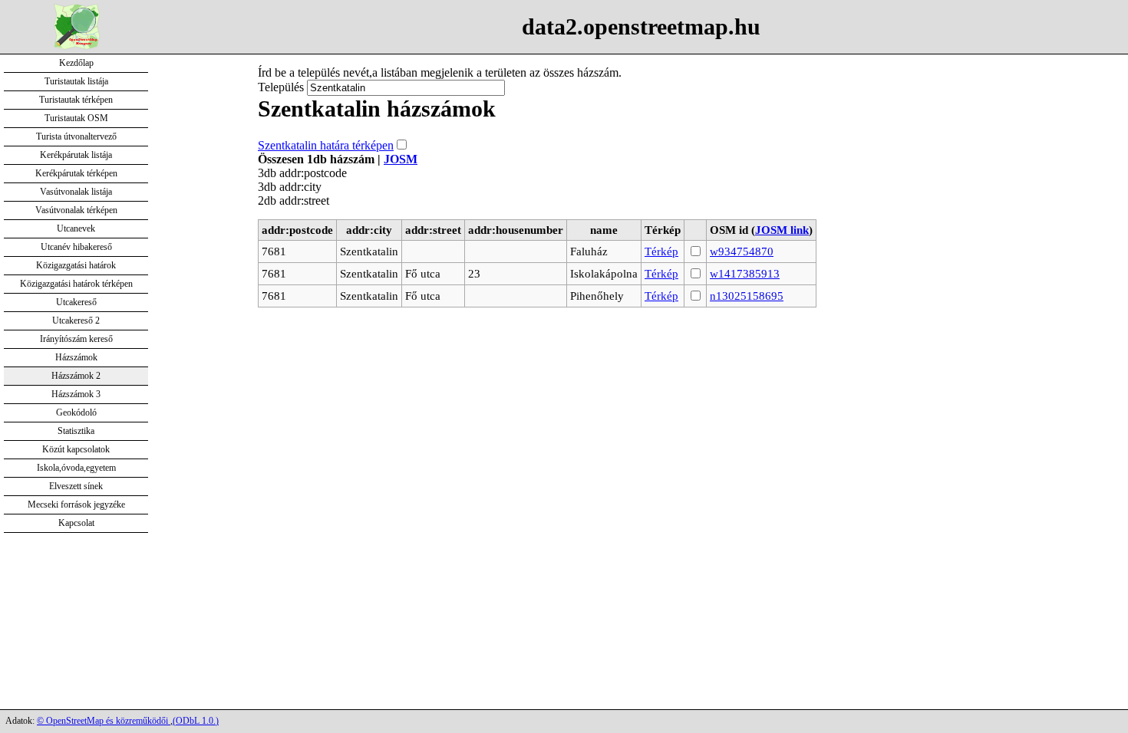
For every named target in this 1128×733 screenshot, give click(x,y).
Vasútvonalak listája (76, 191)
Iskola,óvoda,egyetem (76, 467)
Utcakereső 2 (76, 320)
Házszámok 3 (76, 394)
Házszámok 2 (76, 375)
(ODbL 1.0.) (196, 720)
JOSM (400, 159)
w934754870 (741, 251)
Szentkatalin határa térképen (326, 145)
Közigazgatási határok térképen (76, 283)
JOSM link (782, 229)
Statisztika (76, 431)
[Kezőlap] (77, 45)
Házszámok (76, 357)
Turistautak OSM (76, 118)
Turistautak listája (76, 81)
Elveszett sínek (76, 486)
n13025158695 (746, 295)
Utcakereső (76, 302)
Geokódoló (76, 412)
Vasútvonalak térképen (76, 210)
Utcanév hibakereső (76, 247)
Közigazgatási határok (76, 265)
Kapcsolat (76, 523)
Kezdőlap (76, 63)
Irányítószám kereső (76, 339)
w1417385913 (745, 273)
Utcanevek (76, 228)
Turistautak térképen (76, 99)
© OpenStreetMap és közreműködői (103, 720)
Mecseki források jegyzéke (76, 504)
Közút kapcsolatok (76, 449)
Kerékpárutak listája (76, 155)
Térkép (661, 251)
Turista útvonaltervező (76, 136)
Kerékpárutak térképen (76, 173)
